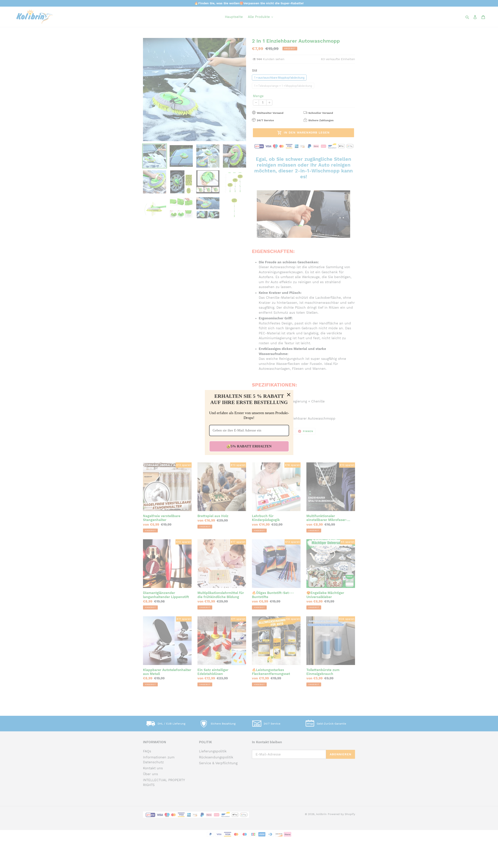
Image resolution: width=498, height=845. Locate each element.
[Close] (288, 394)
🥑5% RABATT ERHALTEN (249, 446)
